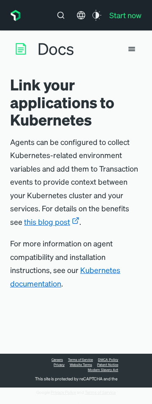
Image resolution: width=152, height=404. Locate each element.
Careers (57, 360)
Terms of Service (80, 360)
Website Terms (81, 365)
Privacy (59, 365)
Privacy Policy (63, 392)
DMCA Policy (108, 360)
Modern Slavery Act (103, 370)
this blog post (47, 222)
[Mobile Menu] (132, 49)
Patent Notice (107, 365)
